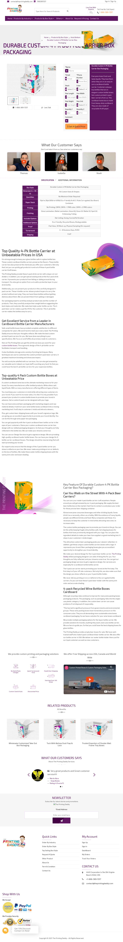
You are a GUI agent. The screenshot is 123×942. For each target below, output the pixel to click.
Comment (68, 117)
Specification (47, 180)
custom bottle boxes (9, 345)
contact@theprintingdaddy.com (22, 1)
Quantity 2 (80, 109)
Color (79, 85)
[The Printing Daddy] (14, 8)
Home (10, 18)
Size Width (80, 93)
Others (59, 18)
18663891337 (41, 1)
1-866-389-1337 (21, 107)
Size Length (69, 93)
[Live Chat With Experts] (91, 13)
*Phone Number (80, 76)
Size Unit (80, 101)
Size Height (69, 101)
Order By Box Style (49, 846)
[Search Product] (67, 11)
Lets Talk (47, 107)
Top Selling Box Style (50, 850)
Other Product (47, 859)
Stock (67, 85)
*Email (67, 75)
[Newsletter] (61, 820)
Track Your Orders (89, 859)
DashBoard (86, 850)
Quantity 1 (69, 109)
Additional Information (70, 180)
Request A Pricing (81, 18)
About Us (69, 18)
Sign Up (113, 1)
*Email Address (61, 809)
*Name (67, 67)
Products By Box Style (44, 18)
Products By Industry (22, 18)
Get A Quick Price (76, 126)
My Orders (86, 854)
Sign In (107, 1)
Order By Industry (49, 842)
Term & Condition (48, 866)
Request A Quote (48, 854)
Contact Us (94, 18)
